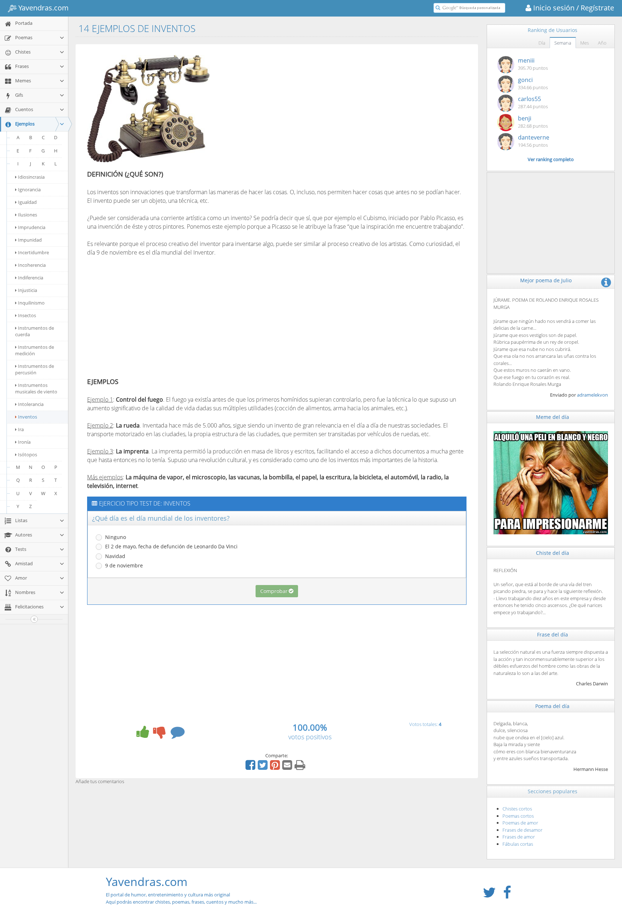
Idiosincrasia (31, 177)
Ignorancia (29, 189)
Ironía (24, 442)
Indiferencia (30, 277)
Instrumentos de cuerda (34, 331)
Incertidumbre (33, 252)
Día (541, 43)
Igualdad (27, 202)
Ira (21, 429)
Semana (562, 43)
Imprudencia (31, 227)
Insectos (27, 315)
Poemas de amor (520, 822)
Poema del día (552, 706)
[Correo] (288, 767)
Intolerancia (31, 404)
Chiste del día (552, 552)
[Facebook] (251, 767)
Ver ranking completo (551, 159)
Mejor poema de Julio (546, 280)
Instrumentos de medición (34, 350)
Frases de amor (518, 836)
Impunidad (30, 240)
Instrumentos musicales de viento (36, 388)
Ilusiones (27, 214)
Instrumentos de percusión (34, 369)
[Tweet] (263, 767)
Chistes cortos (517, 808)
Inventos (27, 417)
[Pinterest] (275, 767)
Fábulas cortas (517, 844)
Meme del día (552, 417)
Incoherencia (32, 265)
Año (602, 43)
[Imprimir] (300, 767)
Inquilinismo (31, 303)
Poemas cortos (518, 816)
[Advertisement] (277, 101)
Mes (584, 43)
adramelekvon (592, 395)
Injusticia (27, 290)
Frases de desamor (522, 830)
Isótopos (27, 454)
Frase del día (552, 634)
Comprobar (274, 591)
